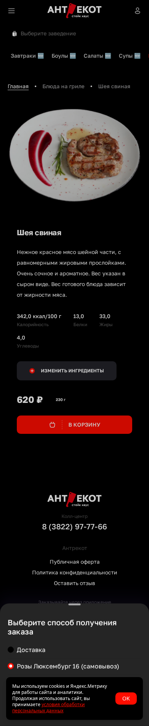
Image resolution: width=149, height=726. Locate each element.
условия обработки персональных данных (48, 707)
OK (126, 698)
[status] (74, 698)
